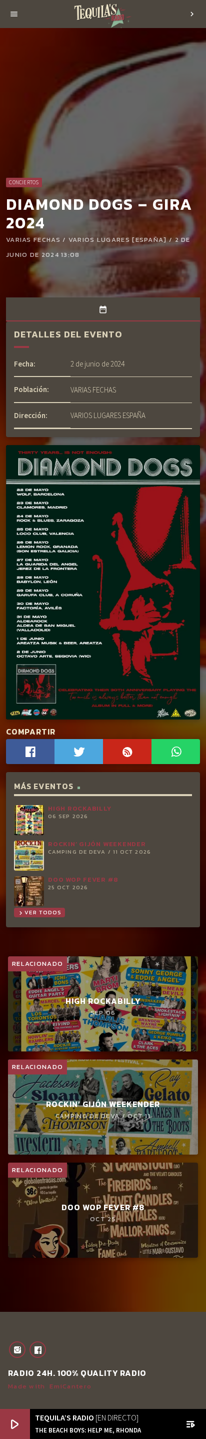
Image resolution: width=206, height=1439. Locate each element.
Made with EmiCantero (50, 1386)
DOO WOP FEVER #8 (83, 879)
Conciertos (23, 182)
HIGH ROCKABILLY (80, 808)
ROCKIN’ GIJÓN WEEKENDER (97, 844)
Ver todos (39, 912)
